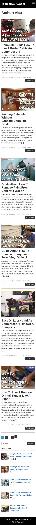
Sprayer (29, 77)
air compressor (27, 355)
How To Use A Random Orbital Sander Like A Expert (17, 395)
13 (13, 437)
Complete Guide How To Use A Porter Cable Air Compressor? (17, 48)
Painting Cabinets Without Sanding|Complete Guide (14, 119)
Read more (30, 81)
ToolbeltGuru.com (13, 3)
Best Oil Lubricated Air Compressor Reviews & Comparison (17, 324)
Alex (2, 77)
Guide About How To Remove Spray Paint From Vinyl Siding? (15, 254)
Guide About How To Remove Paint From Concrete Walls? (15, 187)
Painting (24, 77)
